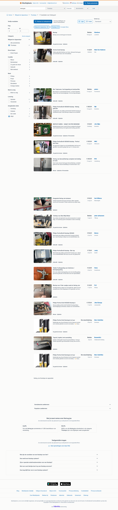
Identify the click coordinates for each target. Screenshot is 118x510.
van (9, 28)
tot (20, 28)
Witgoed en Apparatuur (40, 27)
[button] (73, 3)
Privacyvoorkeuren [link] (96, 491)
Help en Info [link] (52, 491)
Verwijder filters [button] (65, 27)
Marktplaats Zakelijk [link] (27, 491)
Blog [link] (18, 491)
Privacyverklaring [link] (74, 491)
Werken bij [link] (45, 495)
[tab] (81, 21)
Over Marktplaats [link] (35, 495)
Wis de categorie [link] (26, 36)
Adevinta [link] (61, 495)
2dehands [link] (69, 495)
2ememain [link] (78, 495)
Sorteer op (96, 18)
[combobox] (33, 8)
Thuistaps (54, 27)
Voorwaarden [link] (42, 3)
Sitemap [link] (85, 495)
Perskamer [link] (54, 495)
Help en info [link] (36, 3)
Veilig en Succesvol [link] (41, 491)
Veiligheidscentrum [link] (52, 3)
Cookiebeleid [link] (84, 491)
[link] (25, 3)
